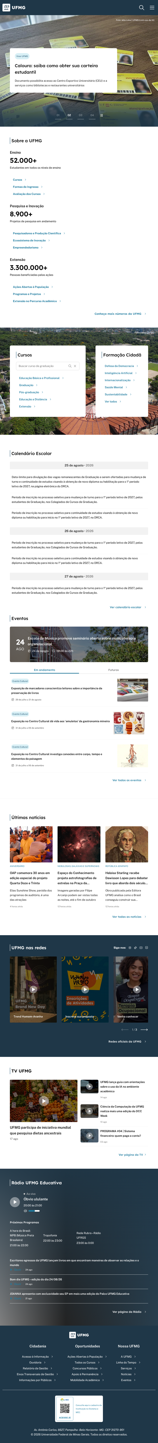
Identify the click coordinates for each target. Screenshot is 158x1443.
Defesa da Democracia (119, 366)
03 (80, 115)
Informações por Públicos (35, 1380)
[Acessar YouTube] (141, 947)
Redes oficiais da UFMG (124, 1041)
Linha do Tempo (126, 1362)
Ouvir (17, 1269)
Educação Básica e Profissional (39, 378)
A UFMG (126, 1356)
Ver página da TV (131, 1155)
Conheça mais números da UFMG (118, 314)
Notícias (126, 1374)
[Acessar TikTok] (135, 947)
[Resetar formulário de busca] (75, 366)
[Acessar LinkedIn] (146, 947)
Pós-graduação (29, 392)
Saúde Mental (114, 387)
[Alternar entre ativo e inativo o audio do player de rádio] (25, 1211)
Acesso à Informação (35, 1356)
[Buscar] (70, 366)
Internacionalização (118, 380)
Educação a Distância (33, 399)
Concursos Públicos (85, 1368)
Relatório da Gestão (35, 1368)
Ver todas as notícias (126, 916)
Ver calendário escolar (125, 607)
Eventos (126, 1380)
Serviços (126, 1368)
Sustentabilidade (116, 394)
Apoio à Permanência (85, 1374)
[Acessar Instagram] (129, 947)
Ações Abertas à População (85, 1356)
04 (92, 115)
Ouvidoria (35, 1362)
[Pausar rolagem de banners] (102, 115)
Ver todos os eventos (126, 780)
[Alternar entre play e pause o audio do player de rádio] (15, 1202)
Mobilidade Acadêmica (85, 1380)
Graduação (26, 385)
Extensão (25, 406)
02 (69, 115)
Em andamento (44, 670)
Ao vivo (30, 1193)
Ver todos (111, 401)
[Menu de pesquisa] (141, 7)
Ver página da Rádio (126, 1312)
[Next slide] (144, 1029)
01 (58, 115)
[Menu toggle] (152, 7)
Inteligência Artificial (119, 373)
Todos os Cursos (85, 1362)
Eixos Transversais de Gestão (35, 1374)
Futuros (113, 670)
